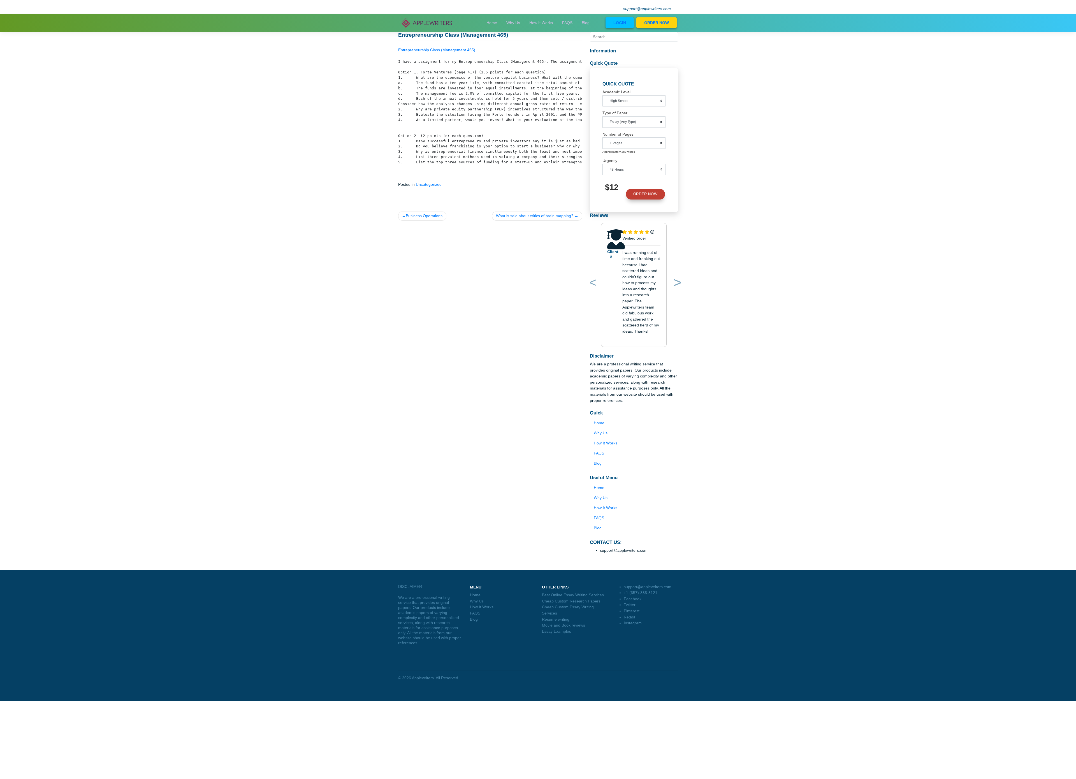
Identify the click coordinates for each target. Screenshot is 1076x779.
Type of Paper (614, 113)
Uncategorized (429, 184)
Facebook (632, 599)
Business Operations (424, 216)
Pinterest (631, 611)
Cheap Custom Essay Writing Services (568, 610)
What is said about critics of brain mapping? (534, 216)
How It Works (541, 22)
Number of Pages (618, 134)
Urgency (609, 160)
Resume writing (555, 619)
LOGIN (619, 22)
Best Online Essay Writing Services (573, 595)
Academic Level (616, 92)
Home (491, 22)
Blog (586, 22)
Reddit (629, 617)
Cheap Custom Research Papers (571, 601)
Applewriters (423, 678)
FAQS (567, 22)
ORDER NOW (656, 22)
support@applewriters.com (647, 9)
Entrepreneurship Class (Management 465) (436, 50)
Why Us (513, 22)
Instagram (633, 623)
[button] (592, 284)
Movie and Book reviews (563, 625)
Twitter (630, 604)
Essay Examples (556, 631)
